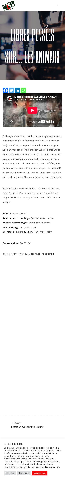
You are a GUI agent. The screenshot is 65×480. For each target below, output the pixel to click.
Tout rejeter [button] (24, 473)
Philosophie (48, 254)
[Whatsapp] (23, 90)
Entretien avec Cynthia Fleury (27, 425)
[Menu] (59, 6)
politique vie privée (50, 467)
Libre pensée (35, 254)
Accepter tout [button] (40, 473)
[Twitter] (11, 90)
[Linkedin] (17, 90)
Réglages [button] (10, 473)
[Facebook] (5, 90)
